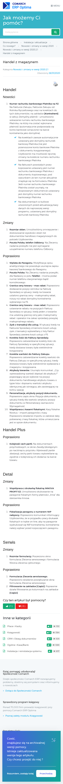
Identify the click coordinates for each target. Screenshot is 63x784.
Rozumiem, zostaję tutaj (20, 773)
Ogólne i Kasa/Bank (18, 645)
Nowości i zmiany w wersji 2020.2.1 (30, 69)
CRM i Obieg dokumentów (21, 638)
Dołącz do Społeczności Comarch (23, 690)
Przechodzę (46, 773)
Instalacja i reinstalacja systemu (24, 651)
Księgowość (13, 632)
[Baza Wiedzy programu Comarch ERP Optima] (17, 5)
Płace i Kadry (14, 626)
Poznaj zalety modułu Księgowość (24, 715)
